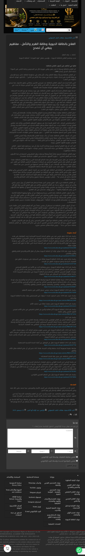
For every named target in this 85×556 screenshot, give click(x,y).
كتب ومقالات (30, 1)
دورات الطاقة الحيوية (72, 519)
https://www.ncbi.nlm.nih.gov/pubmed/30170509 (60, 292)
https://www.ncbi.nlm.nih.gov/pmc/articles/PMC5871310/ (57, 326)
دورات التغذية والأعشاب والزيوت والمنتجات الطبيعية (52, 501)
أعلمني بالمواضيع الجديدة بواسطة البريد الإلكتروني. (58, 461)
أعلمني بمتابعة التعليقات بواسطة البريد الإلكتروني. (58, 457)
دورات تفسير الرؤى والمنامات (73, 513)
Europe (24, 30)
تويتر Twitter (37, 506)
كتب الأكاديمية (70, 37)
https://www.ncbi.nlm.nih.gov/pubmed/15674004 (60, 377)
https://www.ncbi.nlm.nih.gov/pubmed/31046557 (60, 276)
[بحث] (69, 30)
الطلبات (53, 5)
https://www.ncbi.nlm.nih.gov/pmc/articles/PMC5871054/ (57, 314)
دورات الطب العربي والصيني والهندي (73, 486)
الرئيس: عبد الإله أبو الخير (36, 410)
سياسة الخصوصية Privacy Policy (15, 484)
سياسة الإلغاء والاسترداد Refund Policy (15, 499)
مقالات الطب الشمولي (56, 37)
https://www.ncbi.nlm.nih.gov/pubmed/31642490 (60, 247)
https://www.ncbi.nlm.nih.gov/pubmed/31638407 (60, 286)
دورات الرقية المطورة (73, 480)
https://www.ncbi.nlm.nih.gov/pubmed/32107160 (60, 263)
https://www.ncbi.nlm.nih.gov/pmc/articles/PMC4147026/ (57, 353)
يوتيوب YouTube (35, 487)
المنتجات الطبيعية (54, 524)
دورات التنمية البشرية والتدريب (53, 509)
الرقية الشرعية (55, 1)
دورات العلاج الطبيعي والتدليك (72, 493)
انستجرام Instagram (34, 502)
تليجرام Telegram (35, 492)
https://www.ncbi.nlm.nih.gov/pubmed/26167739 (60, 345)
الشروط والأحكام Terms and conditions (14, 490)
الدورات (67, 1)
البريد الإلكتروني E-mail (33, 511)
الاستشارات (41, 1)
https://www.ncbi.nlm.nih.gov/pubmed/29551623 (60, 306)
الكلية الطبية (72, 5)
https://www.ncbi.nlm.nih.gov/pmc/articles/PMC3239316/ (57, 358)
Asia (16, 30)
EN (40, 30)
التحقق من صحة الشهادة (16, 513)
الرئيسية (74, 1)
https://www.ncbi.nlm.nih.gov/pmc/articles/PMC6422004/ (57, 300)
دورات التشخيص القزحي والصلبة (52, 484)
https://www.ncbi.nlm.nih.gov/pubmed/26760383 (60, 339)
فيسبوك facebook (35, 497)
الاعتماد (18, 1)
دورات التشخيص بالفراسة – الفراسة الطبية (54, 492)
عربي (32, 30)
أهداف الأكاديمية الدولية (16, 506)
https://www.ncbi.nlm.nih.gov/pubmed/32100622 (60, 255)
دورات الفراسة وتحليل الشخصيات (72, 506)
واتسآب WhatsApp (35, 483)
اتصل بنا (63, 5)
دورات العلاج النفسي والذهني (73, 499)
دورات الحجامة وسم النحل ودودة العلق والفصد (53, 517)
